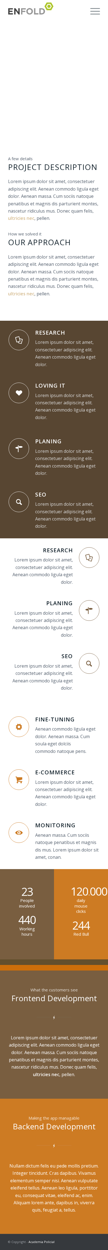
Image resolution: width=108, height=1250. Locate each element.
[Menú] (92, 11)
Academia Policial (42, 1242)
